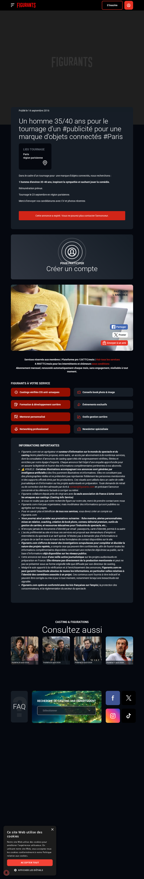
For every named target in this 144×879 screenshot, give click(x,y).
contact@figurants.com (81, 486)
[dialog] (30, 850)
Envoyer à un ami (116, 342)
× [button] (52, 829)
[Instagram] (113, 716)
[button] (30, 870)
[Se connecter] (128, 5)
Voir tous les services (108, 359)
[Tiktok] (129, 716)
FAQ (19, 706)
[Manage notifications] (6, 872)
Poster (122, 334)
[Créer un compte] (72, 256)
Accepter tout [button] (30, 862)
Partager (121, 327)
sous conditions (100, 363)
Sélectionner (50, 710)
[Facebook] (113, 698)
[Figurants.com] (26, 5)
